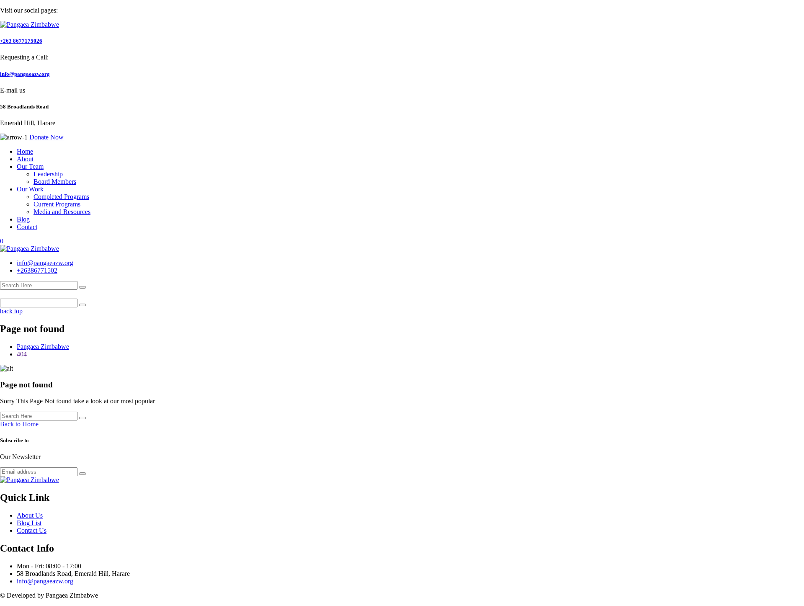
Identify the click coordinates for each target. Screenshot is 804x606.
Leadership (48, 174)
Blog (23, 219)
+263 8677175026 (21, 41)
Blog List (29, 522)
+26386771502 (37, 270)
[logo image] (29, 248)
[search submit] (82, 287)
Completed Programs (61, 196)
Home (25, 151)
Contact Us (31, 530)
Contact (27, 226)
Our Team (30, 166)
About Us (30, 515)
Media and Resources (62, 211)
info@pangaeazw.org (25, 74)
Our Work (30, 189)
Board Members (55, 181)
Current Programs (57, 204)
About (25, 158)
